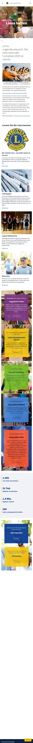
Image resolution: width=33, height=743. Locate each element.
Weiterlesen (5, 166)
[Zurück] (2, 40)
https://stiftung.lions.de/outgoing (21, 116)
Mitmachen (17, 562)
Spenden (16, 538)
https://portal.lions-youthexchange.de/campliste (14, 93)
